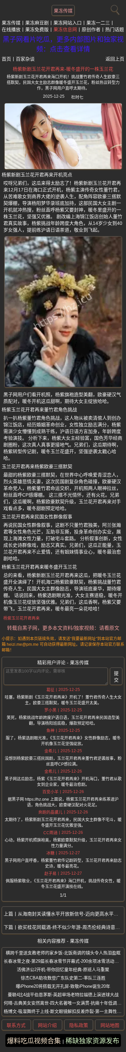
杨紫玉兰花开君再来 (21, 618)
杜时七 (77, 97)
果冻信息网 (65, 29)
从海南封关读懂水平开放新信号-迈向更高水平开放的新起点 (71, 913)
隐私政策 (78, 1025)
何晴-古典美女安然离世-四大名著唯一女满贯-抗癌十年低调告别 (65, 1002)
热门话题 (114, 29)
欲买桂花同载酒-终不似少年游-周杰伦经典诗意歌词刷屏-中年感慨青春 (71, 927)
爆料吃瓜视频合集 (34, 1041)
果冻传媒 (63, 10)
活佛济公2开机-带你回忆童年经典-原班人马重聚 (63, 969)
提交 (116, 677)
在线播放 (11, 29)
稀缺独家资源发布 (92, 1041)
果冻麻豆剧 (37, 22)
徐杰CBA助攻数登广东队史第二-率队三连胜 (63, 977)
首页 (6, 59)
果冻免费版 (37, 29)
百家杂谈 (25, 59)
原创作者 (91, 29)
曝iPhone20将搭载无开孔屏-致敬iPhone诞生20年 (63, 986)
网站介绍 (47, 1025)
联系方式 (16, 1025)
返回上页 (115, 59)
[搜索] (114, 8)
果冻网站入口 (67, 22)
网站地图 (109, 1025)
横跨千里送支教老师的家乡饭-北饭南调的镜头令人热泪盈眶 (63, 952)
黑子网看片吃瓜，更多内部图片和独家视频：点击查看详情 (63, 44)
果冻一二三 (98, 22)
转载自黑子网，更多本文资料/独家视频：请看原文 (63, 628)
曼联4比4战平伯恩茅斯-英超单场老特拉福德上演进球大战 (63, 994)
